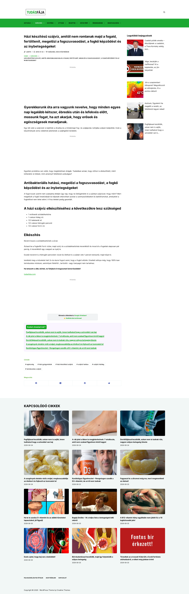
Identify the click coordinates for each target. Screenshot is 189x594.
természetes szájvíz (33, 369)
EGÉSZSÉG (38, 23)
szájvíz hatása (82, 364)
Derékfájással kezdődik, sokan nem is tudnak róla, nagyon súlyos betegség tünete (61, 340)
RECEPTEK (72, 23)
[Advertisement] (72, 84)
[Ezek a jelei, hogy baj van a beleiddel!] (46, 540)
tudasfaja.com (30, 274)
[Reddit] (109, 383)
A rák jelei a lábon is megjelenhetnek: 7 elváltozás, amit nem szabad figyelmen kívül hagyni (65, 336)
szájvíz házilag (98, 364)
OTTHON (61, 23)
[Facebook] (36, 383)
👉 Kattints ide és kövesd (72, 318)
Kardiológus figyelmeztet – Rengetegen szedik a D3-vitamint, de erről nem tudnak (61, 348)
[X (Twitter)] (60, 383)
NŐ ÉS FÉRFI (84, 23)
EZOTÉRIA (50, 23)
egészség (29, 364)
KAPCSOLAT (63, 578)
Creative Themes (63, 590)
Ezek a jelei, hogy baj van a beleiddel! (39, 557)
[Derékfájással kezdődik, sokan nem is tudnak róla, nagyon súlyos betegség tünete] (142, 423)
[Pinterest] (85, 383)
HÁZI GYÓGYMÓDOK (62, 52)
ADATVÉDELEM (51, 578)
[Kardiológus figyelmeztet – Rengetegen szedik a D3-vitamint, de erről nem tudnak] (94, 462)
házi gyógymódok (45, 364)
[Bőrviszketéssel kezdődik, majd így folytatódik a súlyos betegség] (94, 540)
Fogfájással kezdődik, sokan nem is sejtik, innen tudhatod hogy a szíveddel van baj (61, 332)
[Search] (164, 12)
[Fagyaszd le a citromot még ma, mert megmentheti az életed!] (142, 462)
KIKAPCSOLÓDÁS (113, 23)
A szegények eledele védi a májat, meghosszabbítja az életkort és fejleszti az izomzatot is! (65, 344)
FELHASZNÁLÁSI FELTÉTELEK (33, 578)
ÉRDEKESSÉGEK (98, 23)
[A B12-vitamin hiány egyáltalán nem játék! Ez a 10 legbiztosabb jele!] (142, 501)
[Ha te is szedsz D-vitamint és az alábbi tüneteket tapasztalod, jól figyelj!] (46, 501)
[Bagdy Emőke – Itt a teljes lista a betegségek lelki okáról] (94, 501)
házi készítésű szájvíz (64, 364)
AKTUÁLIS (27, 23)
